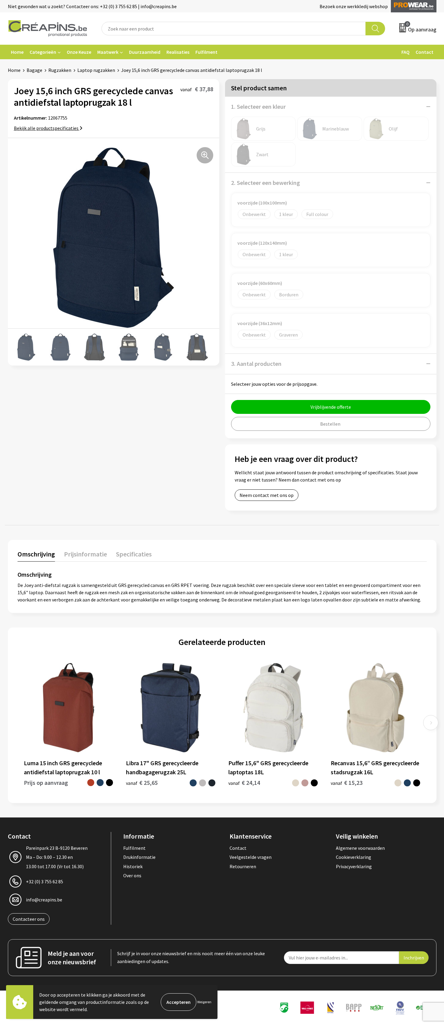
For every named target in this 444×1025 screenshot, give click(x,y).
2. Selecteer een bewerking (265, 182)
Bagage (34, 70)
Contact (424, 52)
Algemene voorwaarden (360, 848)
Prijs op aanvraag (46, 782)
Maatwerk (107, 52)
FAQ (405, 52)
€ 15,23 (346, 782)
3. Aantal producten (256, 363)
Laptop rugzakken (96, 70)
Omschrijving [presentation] (36, 554)
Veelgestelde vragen (251, 857)
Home (17, 52)
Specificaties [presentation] (134, 554)
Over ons (132, 875)
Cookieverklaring (353, 857)
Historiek (133, 866)
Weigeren (204, 1002)
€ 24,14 (244, 782)
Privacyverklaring (354, 866)
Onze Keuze (79, 52)
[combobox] (233, 28)
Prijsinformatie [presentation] (85, 554)
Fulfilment (206, 52)
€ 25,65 (142, 782)
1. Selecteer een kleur (258, 106)
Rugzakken (59, 70)
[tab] (36, 555)
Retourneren (243, 866)
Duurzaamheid (144, 52)
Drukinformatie (139, 857)
